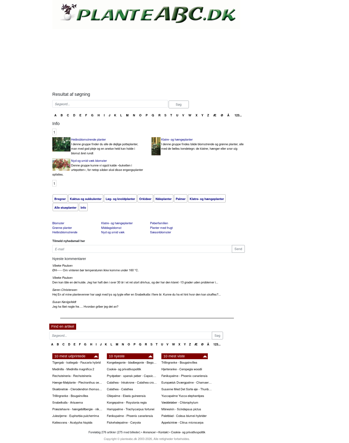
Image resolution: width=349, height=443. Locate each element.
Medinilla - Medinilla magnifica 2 (73, 369)
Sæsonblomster (160, 232)
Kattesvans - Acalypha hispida (72, 422)
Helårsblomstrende (64, 232)
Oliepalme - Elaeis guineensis (126, 396)
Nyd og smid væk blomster (97, 167)
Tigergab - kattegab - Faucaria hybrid (76, 362)
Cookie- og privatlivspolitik (124, 369)
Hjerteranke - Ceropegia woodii (181, 369)
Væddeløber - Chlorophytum (179, 402)
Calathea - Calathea (120, 389)
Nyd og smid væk (113, 232)
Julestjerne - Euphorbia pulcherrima (75, 416)
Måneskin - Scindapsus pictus (181, 409)
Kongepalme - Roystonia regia (127, 402)
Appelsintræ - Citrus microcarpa (182, 422)
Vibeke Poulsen (62, 265)
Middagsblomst (111, 227)
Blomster (58, 223)
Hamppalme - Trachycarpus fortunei (130, 409)
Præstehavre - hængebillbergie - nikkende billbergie (77, 409)
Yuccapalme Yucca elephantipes (182, 396)
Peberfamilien (159, 223)
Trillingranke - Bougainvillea (70, 396)
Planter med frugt (161, 227)
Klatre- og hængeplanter (202, 143)
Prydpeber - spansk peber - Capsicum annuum (132, 376)
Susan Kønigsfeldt (64, 302)
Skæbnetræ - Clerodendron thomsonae (77, 389)
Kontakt (163, 432)
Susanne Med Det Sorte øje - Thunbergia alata (186, 389)
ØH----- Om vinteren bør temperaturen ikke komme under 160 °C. (95, 270)
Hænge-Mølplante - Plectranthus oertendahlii (77, 382)
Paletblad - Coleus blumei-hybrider (184, 416)
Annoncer (149, 432)
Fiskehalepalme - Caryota (124, 422)
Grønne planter (62, 227)
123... (238, 115)
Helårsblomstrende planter (104, 146)
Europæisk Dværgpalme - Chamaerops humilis (186, 382)
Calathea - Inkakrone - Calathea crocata (132, 382)
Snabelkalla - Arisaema (67, 402)
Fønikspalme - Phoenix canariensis (130, 416)
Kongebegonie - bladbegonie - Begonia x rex (132, 362)
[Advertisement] (148, 59)
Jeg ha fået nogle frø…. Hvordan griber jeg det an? (85, 306)
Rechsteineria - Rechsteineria (71, 376)
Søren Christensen (64, 289)
